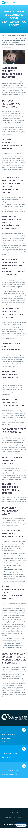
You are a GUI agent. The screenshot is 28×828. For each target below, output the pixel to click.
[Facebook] (10, 812)
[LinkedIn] (12, 812)
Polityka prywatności (11, 819)
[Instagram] (15, 812)
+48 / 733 (5, 757)
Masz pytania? (8, 817)
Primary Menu (25, 3)
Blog (20, 819)
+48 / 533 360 (6, 759)
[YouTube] (17, 812)
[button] (21, 825)
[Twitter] (14, 812)
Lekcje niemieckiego (18, 817)
